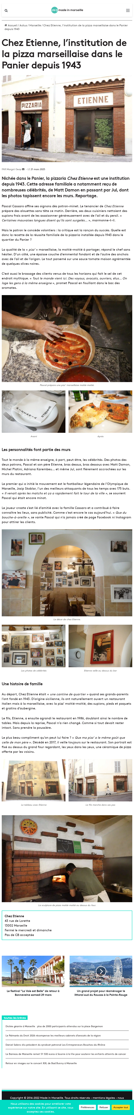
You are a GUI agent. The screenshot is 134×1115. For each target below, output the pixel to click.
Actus (23, 25)
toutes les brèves (15, 1017)
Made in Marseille (51, 1097)
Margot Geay (14, 169)
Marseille (35, 25)
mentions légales (104, 1097)
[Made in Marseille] (67, 10)
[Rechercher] (6, 11)
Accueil (12, 25)
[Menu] (128, 11)
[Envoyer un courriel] (23, 169)
